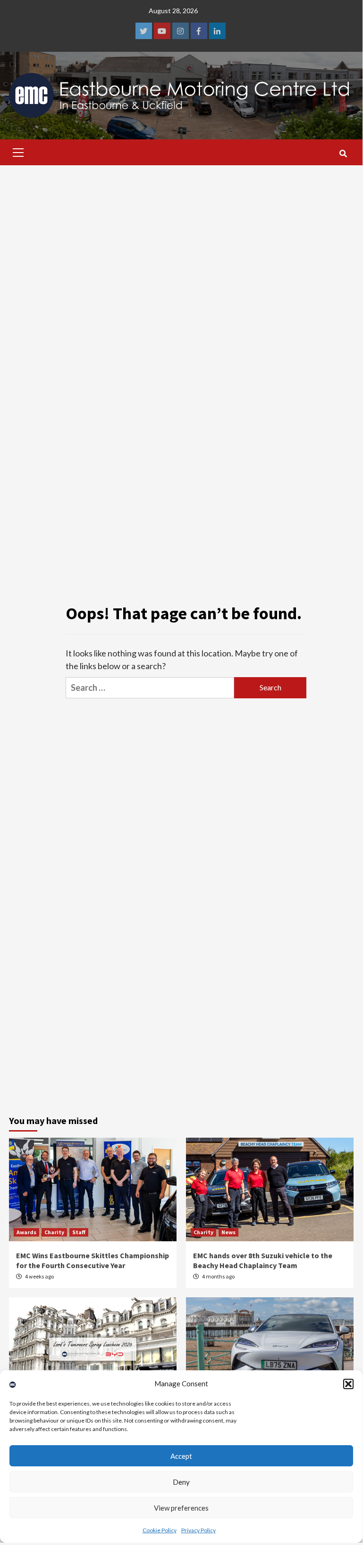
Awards (26, 1232)
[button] (348, 1384)
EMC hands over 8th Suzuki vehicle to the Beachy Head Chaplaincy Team (262, 1260)
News (228, 1232)
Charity (54, 1232)
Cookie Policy (160, 1530)
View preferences (181, 1508)
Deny (181, 1482)
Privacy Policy (198, 1530)
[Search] (343, 153)
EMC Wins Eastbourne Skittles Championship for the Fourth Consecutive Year (92, 1260)
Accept (181, 1456)
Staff (78, 1232)
